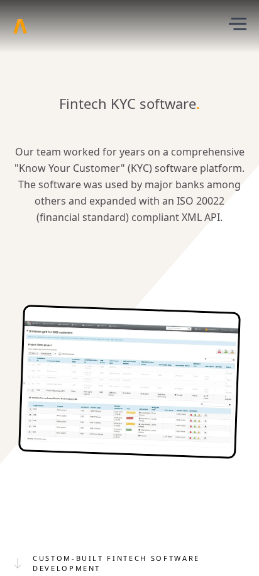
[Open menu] (237, 26)
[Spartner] (20, 26)
